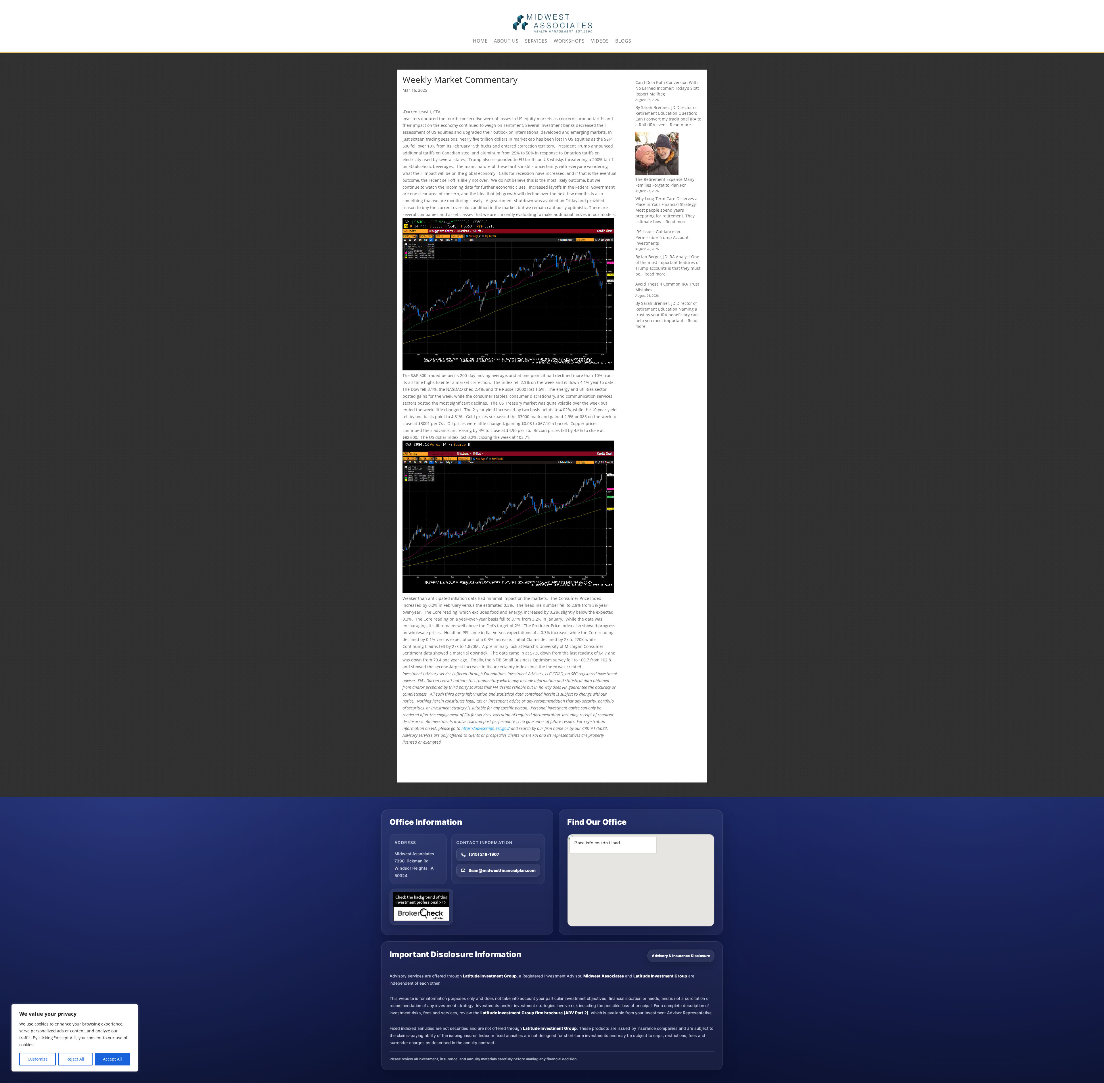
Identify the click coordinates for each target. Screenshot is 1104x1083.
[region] (75, 1037)
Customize (38, 1059)
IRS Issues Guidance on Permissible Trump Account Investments (662, 237)
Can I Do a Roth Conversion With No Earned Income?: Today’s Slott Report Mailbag (667, 88)
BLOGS (623, 41)
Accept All (112, 1059)
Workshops (569, 41)
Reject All (75, 1059)
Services (536, 41)
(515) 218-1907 (484, 854)
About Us (506, 41)
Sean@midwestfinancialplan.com (502, 870)
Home (480, 41)
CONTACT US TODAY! (689, 5)
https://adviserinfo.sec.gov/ (485, 728)
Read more (680, 124)
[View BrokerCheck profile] (421, 907)
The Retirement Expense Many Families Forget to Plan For (664, 182)
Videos (600, 41)
